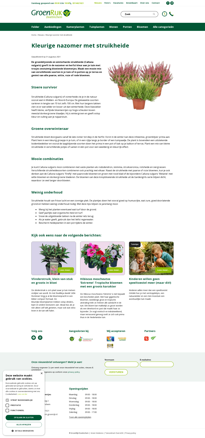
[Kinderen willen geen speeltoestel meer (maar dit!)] (151, 258)
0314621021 (78, 3)
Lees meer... (66, 270)
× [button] (41, 373)
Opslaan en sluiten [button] (23, 417)
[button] (24, 430)
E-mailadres (145, 360)
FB (33, 337)
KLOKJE (164, 14)
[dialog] (24, 402)
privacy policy (74, 372)
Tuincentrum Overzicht (114, 433)
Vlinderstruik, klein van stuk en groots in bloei (52, 281)
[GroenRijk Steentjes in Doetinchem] (51, 14)
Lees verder (22, 394)
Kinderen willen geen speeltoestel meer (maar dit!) (150, 281)
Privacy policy (130, 433)
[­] (168, 3)
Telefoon (171, 14)
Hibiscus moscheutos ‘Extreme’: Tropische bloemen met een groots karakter (101, 282)
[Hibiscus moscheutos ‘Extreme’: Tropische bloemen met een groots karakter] (102, 258)
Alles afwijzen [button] (23, 424)
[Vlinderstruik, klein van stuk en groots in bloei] (54, 258)
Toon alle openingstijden (80, 417)
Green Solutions (97, 433)
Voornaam (109, 360)
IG (40, 337)
